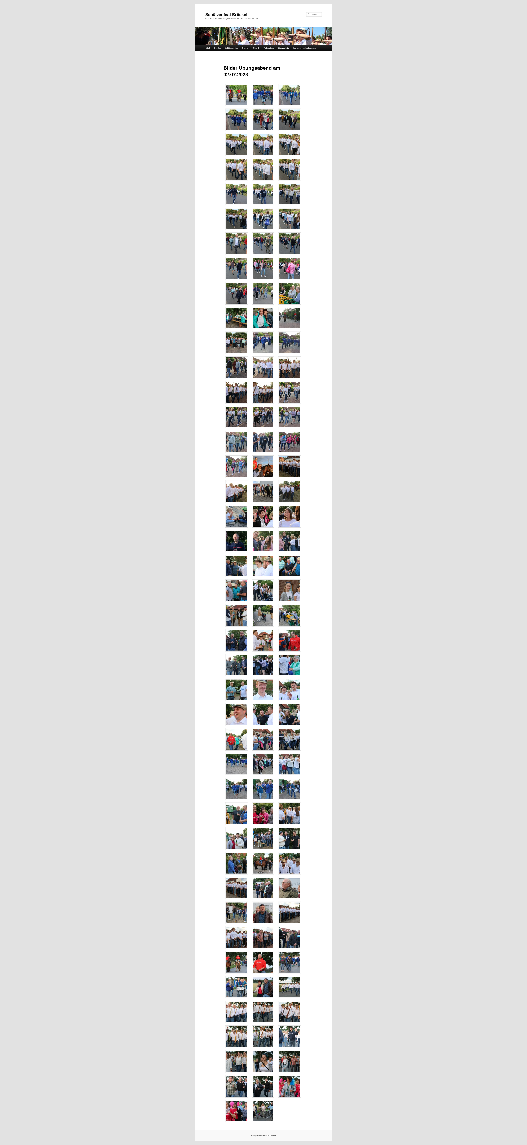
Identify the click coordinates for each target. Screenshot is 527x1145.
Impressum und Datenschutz (304, 48)
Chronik (256, 48)
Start (208, 48)
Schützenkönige (231, 48)
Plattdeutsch (269, 48)
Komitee (217, 48)
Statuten (245, 48)
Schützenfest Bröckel (226, 14)
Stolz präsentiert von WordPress (263, 1135)
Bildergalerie (283, 48)
